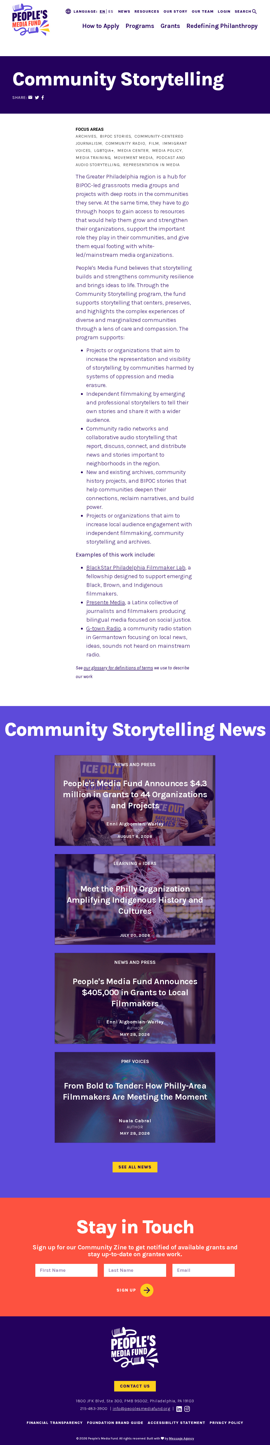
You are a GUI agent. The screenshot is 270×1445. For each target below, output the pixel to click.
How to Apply (100, 26)
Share (19, 97)
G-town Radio (103, 628)
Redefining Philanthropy (222, 26)
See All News (135, 1166)
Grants (170, 26)
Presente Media (105, 602)
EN (102, 11)
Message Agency (181, 1438)
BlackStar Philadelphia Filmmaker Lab (135, 567)
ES (110, 11)
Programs (140, 26)
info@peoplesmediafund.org (141, 1408)
